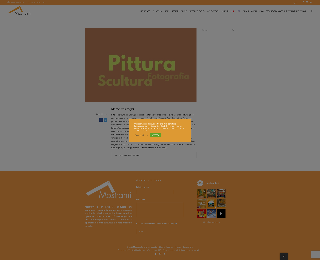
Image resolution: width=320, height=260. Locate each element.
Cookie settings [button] (141, 135)
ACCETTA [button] (155, 135)
